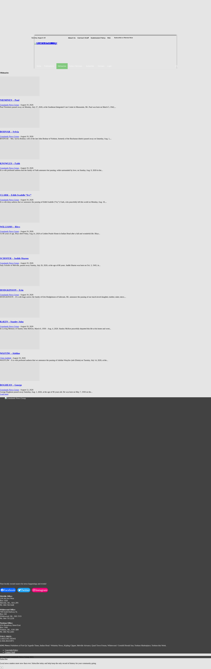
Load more (4, 394)
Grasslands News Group (9, 105)
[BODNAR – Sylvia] (20, 127)
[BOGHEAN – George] (20, 380)
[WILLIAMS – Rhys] (20, 222)
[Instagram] (174, 38)
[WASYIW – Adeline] (20, 349)
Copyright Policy (11, 650)
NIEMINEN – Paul (9, 100)
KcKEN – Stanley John (12, 321)
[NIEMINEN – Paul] (20, 95)
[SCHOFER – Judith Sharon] (20, 254)
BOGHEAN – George (11, 385)
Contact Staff (10, 652)
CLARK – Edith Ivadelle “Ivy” (15, 195)
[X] (177, 38)
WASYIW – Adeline (10, 353)
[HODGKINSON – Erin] (20, 285)
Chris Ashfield (5, 358)
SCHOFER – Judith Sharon (14, 258)
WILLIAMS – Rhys (10, 226)
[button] (176, 66)
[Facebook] (171, 38)
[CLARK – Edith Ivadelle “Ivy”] (20, 190)
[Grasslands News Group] (49, 51)
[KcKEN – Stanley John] (20, 317)
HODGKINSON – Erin (11, 290)
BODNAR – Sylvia (9, 131)
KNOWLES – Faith (10, 163)
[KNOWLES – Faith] (20, 159)
